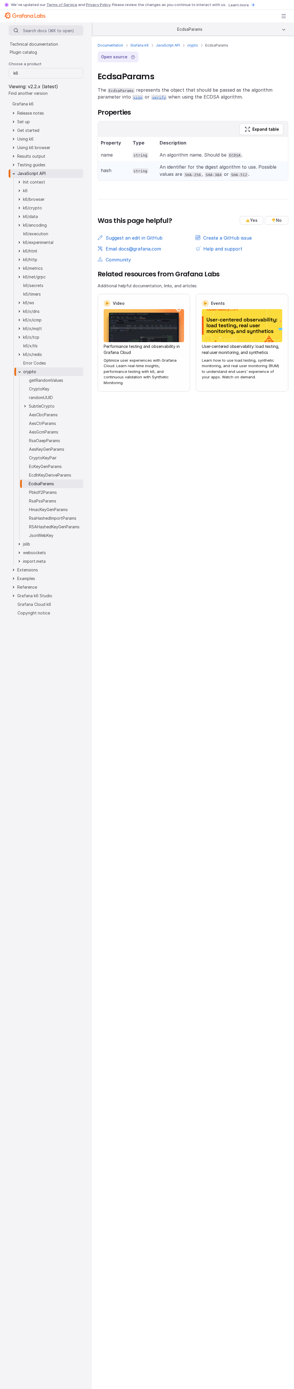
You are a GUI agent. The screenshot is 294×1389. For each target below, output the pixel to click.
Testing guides (31, 164)
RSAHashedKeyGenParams (54, 526)
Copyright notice (34, 612)
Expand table (265, 129)
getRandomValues (46, 380)
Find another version (28, 93)
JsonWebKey (41, 535)
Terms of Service (62, 4)
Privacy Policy (98, 4)
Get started (28, 130)
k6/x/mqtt (32, 328)
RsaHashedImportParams (52, 518)
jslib (26, 544)
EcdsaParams (41, 483)
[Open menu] (283, 16)
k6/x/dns (31, 311)
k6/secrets (33, 285)
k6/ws (28, 302)
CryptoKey (39, 388)
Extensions (27, 569)
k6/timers (32, 294)
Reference (27, 587)
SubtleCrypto (42, 406)
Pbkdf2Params (43, 492)
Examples (26, 578)
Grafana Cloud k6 (34, 604)
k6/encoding (35, 225)
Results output (31, 156)
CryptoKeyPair (43, 457)
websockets (34, 552)
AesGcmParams (43, 431)
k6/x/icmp (32, 319)
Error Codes (34, 363)
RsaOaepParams (44, 440)
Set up (23, 121)
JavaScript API (168, 45)
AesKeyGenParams (46, 449)
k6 (25, 190)
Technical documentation (34, 44)
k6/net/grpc (34, 276)
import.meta (34, 561)
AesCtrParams (42, 423)
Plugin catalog (23, 52)
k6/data (30, 216)
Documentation (110, 45)
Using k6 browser (33, 147)
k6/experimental (38, 242)
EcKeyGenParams (45, 466)
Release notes (30, 113)
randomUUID (41, 397)
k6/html (30, 250)
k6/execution (35, 233)
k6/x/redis (32, 354)
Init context (34, 182)
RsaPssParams (42, 500)
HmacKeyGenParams (48, 509)
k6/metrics (33, 268)
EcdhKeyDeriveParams (50, 475)
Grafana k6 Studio (34, 595)
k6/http (30, 259)
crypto (192, 45)
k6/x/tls (30, 345)
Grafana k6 (139, 45)
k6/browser (34, 199)
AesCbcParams (43, 414)
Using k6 (25, 138)
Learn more (239, 5)
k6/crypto (32, 207)
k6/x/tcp (31, 337)
